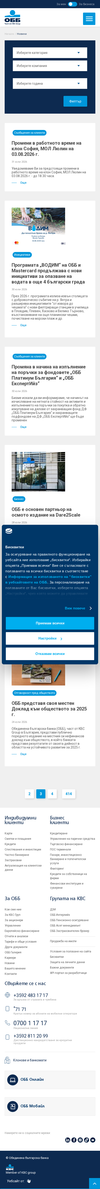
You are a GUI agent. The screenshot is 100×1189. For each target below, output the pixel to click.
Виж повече (75, 608)
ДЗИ (53, 909)
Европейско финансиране (22, 931)
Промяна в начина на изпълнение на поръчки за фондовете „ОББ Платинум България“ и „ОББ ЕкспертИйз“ (49, 375)
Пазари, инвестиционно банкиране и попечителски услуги (68, 859)
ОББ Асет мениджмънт (65, 925)
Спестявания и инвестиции (23, 849)
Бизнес (19, 499)
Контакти (11, 974)
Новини (10, 963)
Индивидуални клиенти (20, 820)
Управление (13, 925)
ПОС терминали (60, 849)
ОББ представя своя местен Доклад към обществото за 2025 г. (49, 708)
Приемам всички (50, 623)
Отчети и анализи (16, 936)
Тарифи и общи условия (21, 941)
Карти (8, 833)
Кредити (10, 844)
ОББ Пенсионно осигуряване (69, 920)
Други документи (16, 947)
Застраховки (13, 860)
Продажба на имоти (63, 941)
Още (23, 182)
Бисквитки (57, 956)
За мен (61, 4)
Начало (9, 33)
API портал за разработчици (68, 973)
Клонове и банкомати (30, 1060)
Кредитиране (58, 833)
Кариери (10, 957)
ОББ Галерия (13, 952)
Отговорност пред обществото (34, 693)
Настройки (47, 638)
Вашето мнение (15, 968)
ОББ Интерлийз (60, 914)
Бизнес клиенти (59, 820)
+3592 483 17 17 (30, 995)
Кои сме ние (13, 909)
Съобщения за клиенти (29, 132)
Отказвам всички (50, 654)
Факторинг (57, 868)
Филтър (75, 101)
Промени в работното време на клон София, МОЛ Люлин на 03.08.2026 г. (46, 148)
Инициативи (22, 254)
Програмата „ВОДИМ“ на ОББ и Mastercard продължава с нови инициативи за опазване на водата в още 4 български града (48, 273)
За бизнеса (86, 4)
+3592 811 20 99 (30, 1036)
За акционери (14, 920)
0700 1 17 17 (30, 1023)
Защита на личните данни (67, 962)
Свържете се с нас (25, 984)
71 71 (20, 1009)
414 (69, 794)
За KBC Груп (12, 914)
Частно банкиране (17, 855)
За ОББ (12, 899)
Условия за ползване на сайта (70, 951)
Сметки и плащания (18, 838)
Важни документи (62, 967)
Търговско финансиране (66, 844)
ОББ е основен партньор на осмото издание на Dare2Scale (46, 512)
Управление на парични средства (72, 838)
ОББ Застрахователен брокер (69, 931)
